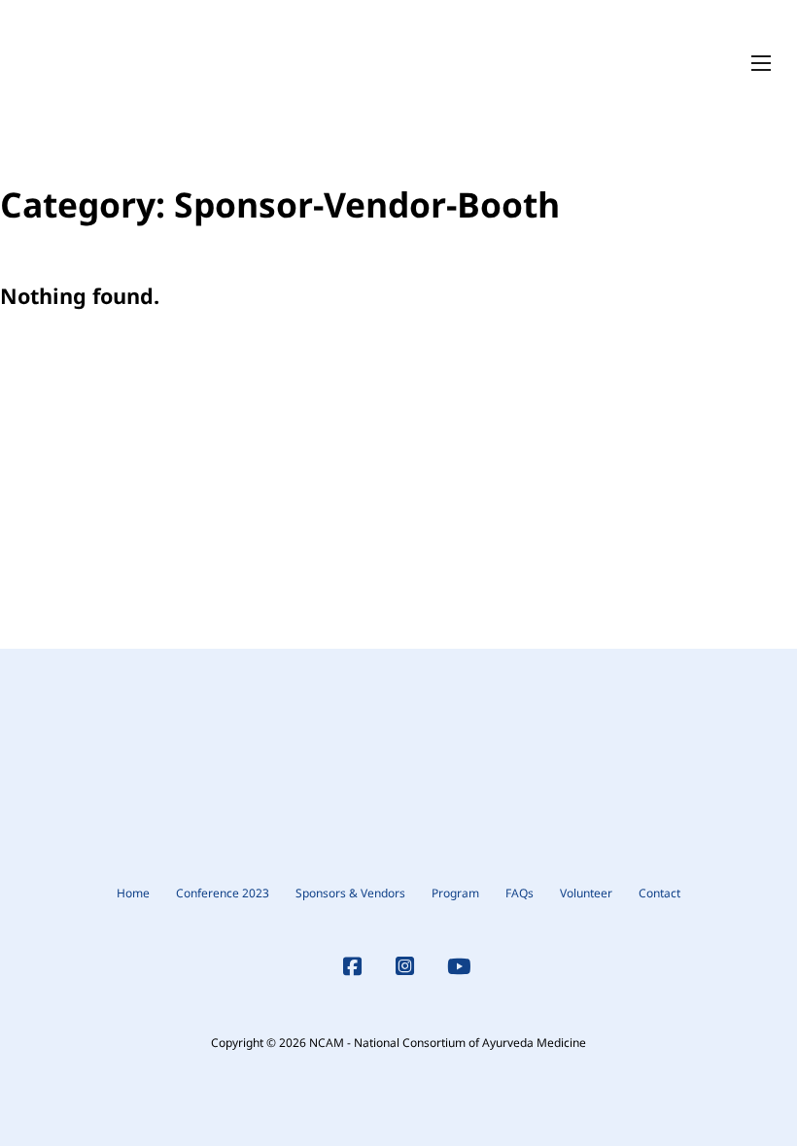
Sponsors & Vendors (350, 893)
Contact (659, 893)
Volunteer (586, 893)
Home (133, 893)
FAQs (519, 893)
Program (455, 893)
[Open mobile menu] (761, 63)
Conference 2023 (222, 893)
